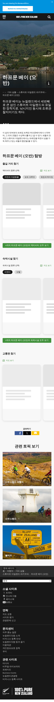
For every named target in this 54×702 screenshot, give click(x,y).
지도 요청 (7, 614)
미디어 (6, 663)
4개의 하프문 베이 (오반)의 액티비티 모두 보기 (27, 245)
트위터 (9, 593)
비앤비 (7, 272)
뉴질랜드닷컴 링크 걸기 (14, 642)
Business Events (9, 673)
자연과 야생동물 (12, 177)
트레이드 (7, 670)
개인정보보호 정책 (11, 648)
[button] (4, 17)
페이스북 (10, 599)
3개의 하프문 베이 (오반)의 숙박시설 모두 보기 (26, 340)
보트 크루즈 (30, 177)
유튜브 (9, 602)
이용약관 (7, 645)
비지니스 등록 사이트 (13, 679)
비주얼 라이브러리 (11, 667)
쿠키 (5, 651)
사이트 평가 (8, 617)
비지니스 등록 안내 (11, 639)
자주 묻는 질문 (9, 632)
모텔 (18, 272)
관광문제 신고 (9, 620)
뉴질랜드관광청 (10, 676)
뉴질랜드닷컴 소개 (11, 636)
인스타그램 (11, 596)
